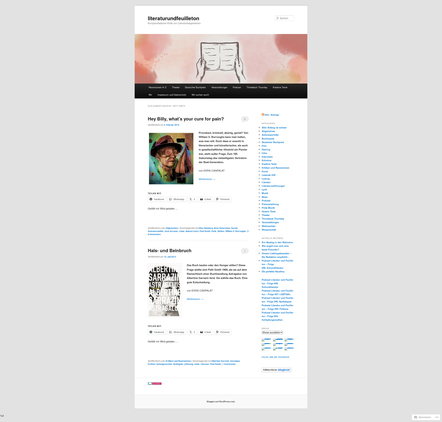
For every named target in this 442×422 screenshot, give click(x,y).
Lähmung (188, 364)
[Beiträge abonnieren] (263, 114)
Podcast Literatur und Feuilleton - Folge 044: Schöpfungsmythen (278, 316)
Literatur (205, 364)
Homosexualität (155, 231)
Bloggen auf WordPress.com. (221, 401)
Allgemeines (172, 228)
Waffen (220, 231)
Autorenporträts (270, 134)
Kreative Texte (280, 87)
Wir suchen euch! (200, 94)
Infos (264, 153)
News (264, 196)
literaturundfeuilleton (173, 18)
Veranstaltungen (219, 87)
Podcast (237, 87)
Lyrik (264, 189)
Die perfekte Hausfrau (273, 271)
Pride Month (268, 207)
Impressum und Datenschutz (171, 94)
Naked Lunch (192, 231)
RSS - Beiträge (272, 114)
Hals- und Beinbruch (169, 250)
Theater (176, 87)
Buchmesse (268, 138)
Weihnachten (269, 226)
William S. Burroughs (235, 231)
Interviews (267, 156)
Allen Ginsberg (205, 228)
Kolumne (266, 160)
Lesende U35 (268, 175)
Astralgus (235, 360)
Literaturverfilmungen (273, 185)
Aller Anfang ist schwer (274, 127)
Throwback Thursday (257, 87)
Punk (213, 231)
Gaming (266, 149)
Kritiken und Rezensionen (178, 360)
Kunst (265, 171)
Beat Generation (222, 228)
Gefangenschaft (164, 364)
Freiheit (151, 364)
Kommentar (229, 364)
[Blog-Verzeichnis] (155, 384)
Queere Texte (269, 211)
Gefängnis (178, 364)
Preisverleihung (270, 204)
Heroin (234, 228)
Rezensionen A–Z (157, 87)
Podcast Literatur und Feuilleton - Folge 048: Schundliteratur (278, 283)
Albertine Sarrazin (220, 360)
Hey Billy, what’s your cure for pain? (186, 118)
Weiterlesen (207, 179)
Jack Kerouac (171, 231)
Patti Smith (205, 231)
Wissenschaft (269, 229)
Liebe (182, 231)
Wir (150, 94)
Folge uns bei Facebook (275, 357)
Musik (265, 193)
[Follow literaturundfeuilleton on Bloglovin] (277, 371)
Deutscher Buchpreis (195, 87)
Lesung (266, 178)
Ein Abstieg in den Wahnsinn (277, 242)
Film (264, 145)
